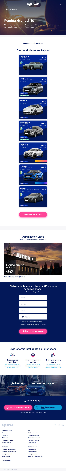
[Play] (33, 259)
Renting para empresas (7, 440)
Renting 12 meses (32, 446)
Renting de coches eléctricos (9, 451)
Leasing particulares (7, 454)
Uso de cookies (32, 442)
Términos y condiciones (34, 437)
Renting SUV (5, 446)
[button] (33, 5)
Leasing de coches (32, 454)
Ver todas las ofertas (33, 215)
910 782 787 (61, 4)
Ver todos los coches (7, 430)
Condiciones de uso (29, 324)
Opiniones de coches (33, 433)
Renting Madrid (32, 449)
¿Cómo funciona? (6, 442)
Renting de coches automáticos (35, 456)
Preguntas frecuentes (33, 435)
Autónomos (5, 437)
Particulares (5, 435)
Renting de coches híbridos (8, 449)
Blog (29, 430)
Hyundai (14, 9)
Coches (9, 9)
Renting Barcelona (32, 451)
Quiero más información (33, 331)
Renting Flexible (6, 456)
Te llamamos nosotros (19, 407)
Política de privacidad (40, 324)
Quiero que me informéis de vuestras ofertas (31, 321)
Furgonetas (5, 433)
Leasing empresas (6, 460)
